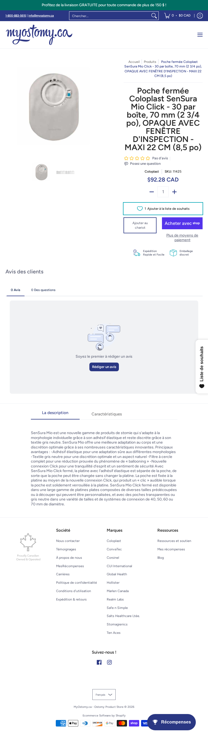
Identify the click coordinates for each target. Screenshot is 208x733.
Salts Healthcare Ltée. (123, 616)
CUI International (119, 566)
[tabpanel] (104, 462)
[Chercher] (154, 16)
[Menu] (200, 34)
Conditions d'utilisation (73, 591)
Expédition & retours (71, 599)
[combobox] (109, 16)
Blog (160, 558)
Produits (150, 62)
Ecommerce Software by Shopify (104, 715)
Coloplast (152, 171)
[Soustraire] (151, 192)
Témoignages (66, 549)
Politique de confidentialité (76, 582)
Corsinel (113, 558)
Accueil (134, 62)
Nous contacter (68, 541)
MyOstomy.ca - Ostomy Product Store (98, 707)
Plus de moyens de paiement (182, 238)
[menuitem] (177, 15)
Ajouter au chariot (140, 225)
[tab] (55, 414)
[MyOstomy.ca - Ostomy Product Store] (39, 34)
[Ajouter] (174, 192)
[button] (99, 662)
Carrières (63, 574)
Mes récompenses (171, 549)
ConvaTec (114, 549)
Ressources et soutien (174, 541)
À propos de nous (69, 558)
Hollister (113, 582)
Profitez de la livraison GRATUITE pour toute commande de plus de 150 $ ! (104, 5)
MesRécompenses (70, 566)
